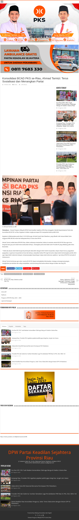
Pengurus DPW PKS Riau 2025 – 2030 (11, 298)
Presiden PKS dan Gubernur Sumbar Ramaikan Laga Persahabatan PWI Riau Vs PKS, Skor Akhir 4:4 (65, 166)
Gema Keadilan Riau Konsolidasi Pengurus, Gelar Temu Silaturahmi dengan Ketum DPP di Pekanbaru (39, 361)
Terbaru (4, 326)
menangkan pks (28, 274)
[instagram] (43, 515)
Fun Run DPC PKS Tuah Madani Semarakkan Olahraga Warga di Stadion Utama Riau (66, 104)
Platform (3, 295)
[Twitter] (39, 515)
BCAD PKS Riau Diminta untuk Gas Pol (13, 280)
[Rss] (35, 515)
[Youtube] (41, 515)
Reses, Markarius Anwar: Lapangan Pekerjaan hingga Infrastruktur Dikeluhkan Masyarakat (66, 281)
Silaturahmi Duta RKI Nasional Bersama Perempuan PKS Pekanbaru (65, 145)
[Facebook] (37, 515)
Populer (11, 326)
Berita (15, 84)
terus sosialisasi (39, 274)
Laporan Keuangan (6, 301)
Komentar (18, 326)
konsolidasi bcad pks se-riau (13, 274)
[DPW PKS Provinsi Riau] (39, 22)
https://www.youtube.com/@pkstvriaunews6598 (13, 436)
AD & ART (4, 292)
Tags (24, 326)
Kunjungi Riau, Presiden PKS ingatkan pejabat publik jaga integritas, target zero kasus (65, 124)
